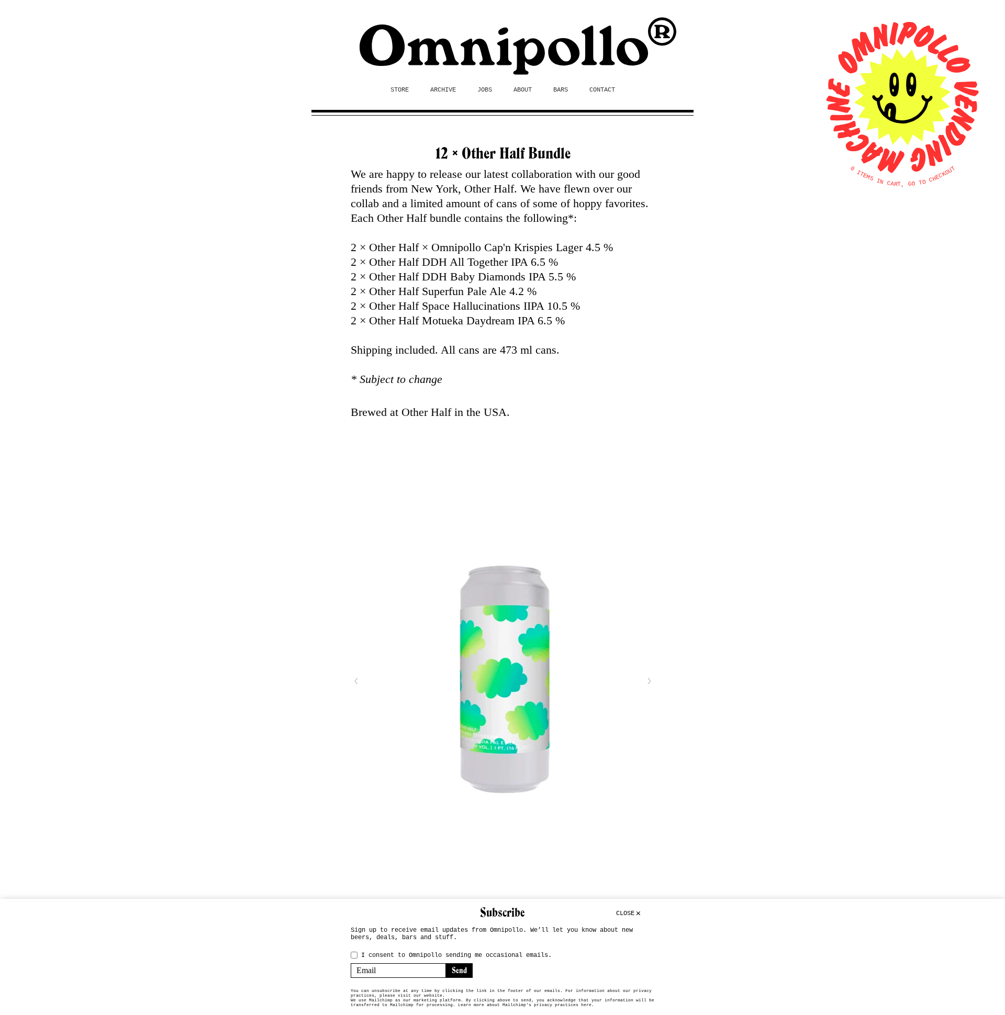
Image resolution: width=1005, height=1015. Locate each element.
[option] (502, 681)
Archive (443, 90)
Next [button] (649, 681)
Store (399, 90)
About (522, 90)
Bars (560, 90)
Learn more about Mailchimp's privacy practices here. (526, 1004)
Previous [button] (356, 681)
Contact (602, 90)
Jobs (484, 90)
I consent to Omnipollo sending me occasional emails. (456, 955)
